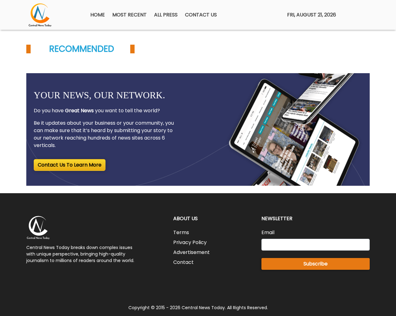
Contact (183, 262)
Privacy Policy (190, 242)
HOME (97, 14)
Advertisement (191, 252)
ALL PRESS (166, 14)
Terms (181, 232)
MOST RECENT (129, 14)
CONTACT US (201, 14)
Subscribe (315, 263)
